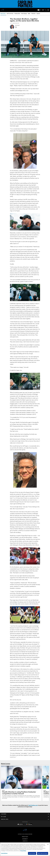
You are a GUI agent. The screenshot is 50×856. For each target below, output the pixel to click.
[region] (25, 849)
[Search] (45, 10)
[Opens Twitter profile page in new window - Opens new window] (16, 27)
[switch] (39, 10)
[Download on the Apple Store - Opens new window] (20, 824)
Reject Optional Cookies (42, 853)
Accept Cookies (32, 853)
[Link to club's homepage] (2, 9)
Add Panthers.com (33, 805)
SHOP (43, 9)
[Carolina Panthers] (25, 830)
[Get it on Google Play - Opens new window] (29, 824)
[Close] (47, 844)
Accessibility (25, 838)
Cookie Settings (4, 853)
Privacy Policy (25, 836)
